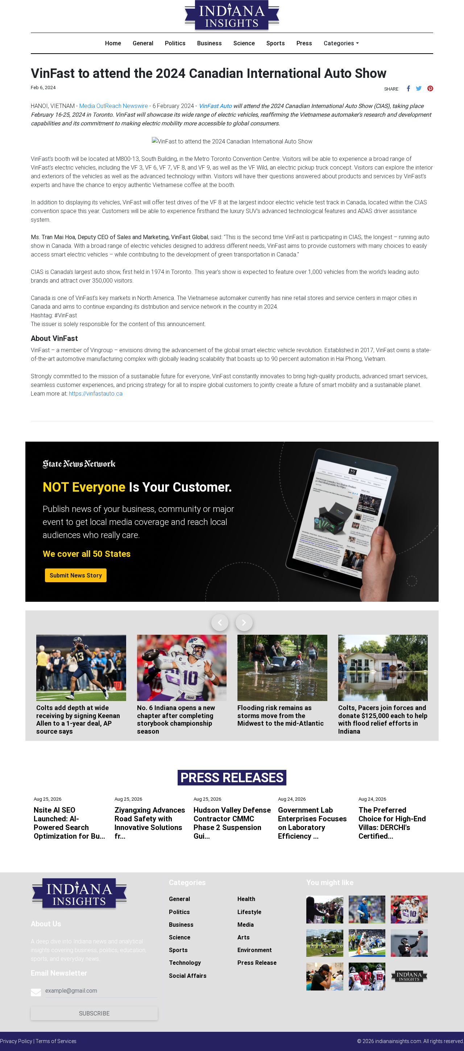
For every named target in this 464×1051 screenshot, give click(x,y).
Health (246, 898)
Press (304, 43)
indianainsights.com (398, 1041)
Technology (185, 962)
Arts (243, 937)
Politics (175, 43)
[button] (408, 88)
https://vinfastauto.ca (96, 393)
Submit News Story (76, 575)
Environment (254, 950)
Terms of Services (56, 1041)
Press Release (257, 962)
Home (113, 43)
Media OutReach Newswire (113, 105)
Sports (275, 43)
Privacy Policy (16, 1041)
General (143, 43)
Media (245, 924)
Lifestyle (249, 912)
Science (244, 43)
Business (209, 43)
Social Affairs (188, 975)
